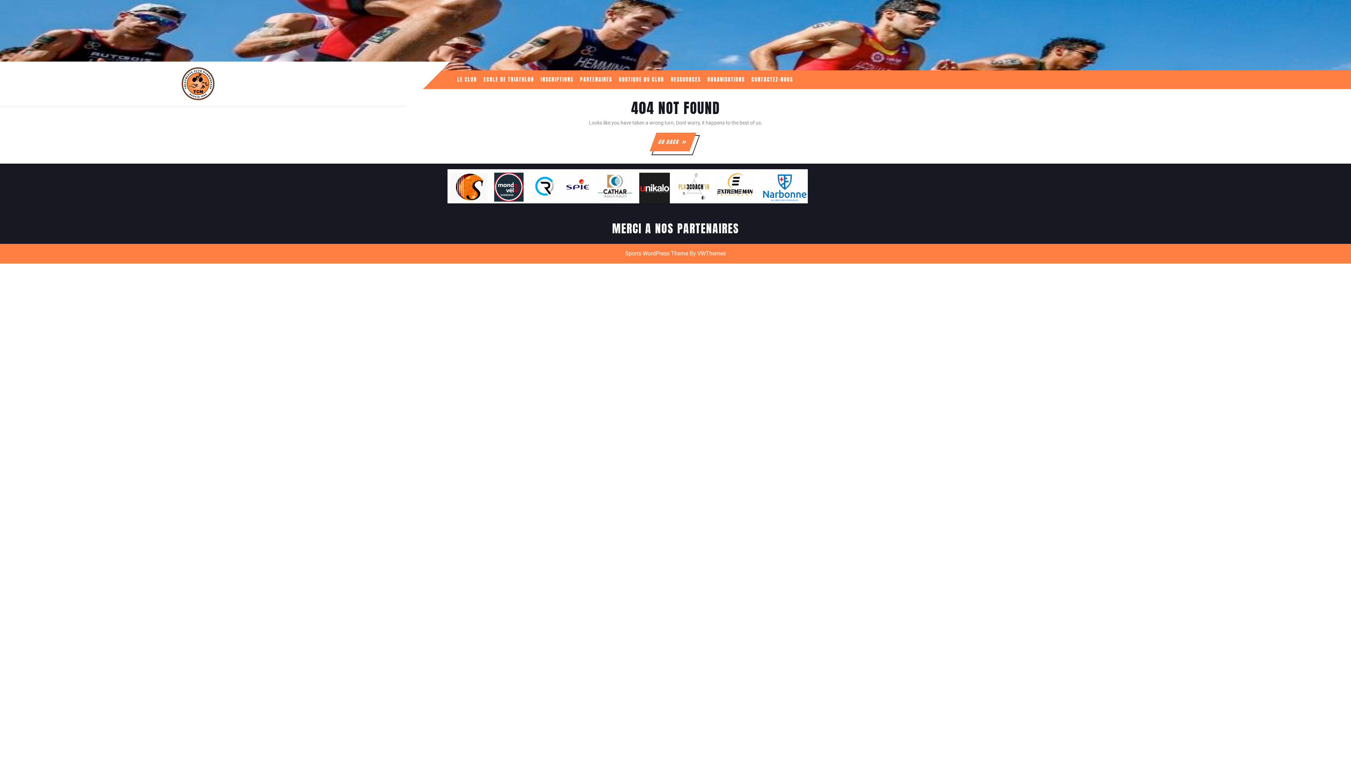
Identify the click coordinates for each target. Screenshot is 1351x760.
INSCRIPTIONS (557, 79)
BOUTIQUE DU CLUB (641, 79)
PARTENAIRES (596, 79)
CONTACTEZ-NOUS (772, 79)
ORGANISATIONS (726, 79)
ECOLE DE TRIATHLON (509, 79)
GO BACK (676, 144)
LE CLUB (467, 79)
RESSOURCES (686, 79)
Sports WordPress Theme (656, 253)
